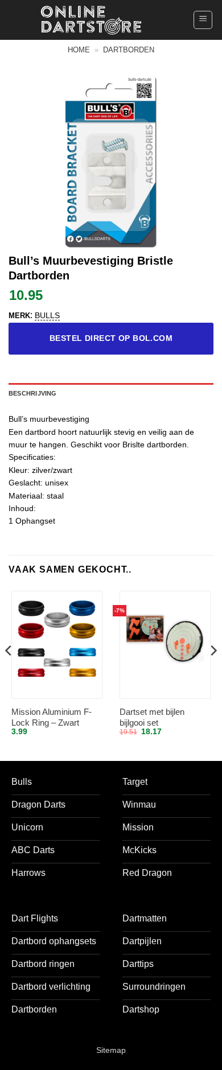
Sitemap (111, 1050)
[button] (203, 20)
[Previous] (9, 673)
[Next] (213, 673)
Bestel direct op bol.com (111, 338)
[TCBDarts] (91, 20)
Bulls (47, 315)
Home (79, 50)
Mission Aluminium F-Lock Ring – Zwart (51, 717)
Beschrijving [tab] (33, 393)
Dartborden (128, 50)
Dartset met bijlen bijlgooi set (152, 717)
